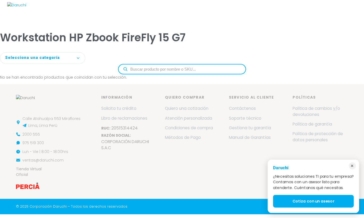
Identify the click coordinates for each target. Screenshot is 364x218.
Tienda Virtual (340, 11)
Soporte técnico (245, 118)
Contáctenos (242, 108)
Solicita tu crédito (118, 108)
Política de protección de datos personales (318, 136)
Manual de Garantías (250, 137)
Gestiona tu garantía (250, 128)
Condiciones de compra (189, 128)
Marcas (128, 11)
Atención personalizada (188, 118)
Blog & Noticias (276, 11)
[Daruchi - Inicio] (16, 11)
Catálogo (219, 11)
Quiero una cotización (186, 108)
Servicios (156, 11)
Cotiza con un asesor (313, 201)
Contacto (308, 11)
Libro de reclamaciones (124, 118)
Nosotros (104, 11)
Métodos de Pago (183, 137)
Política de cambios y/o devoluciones (316, 111)
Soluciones (188, 11)
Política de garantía (312, 124)
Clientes (245, 11)
